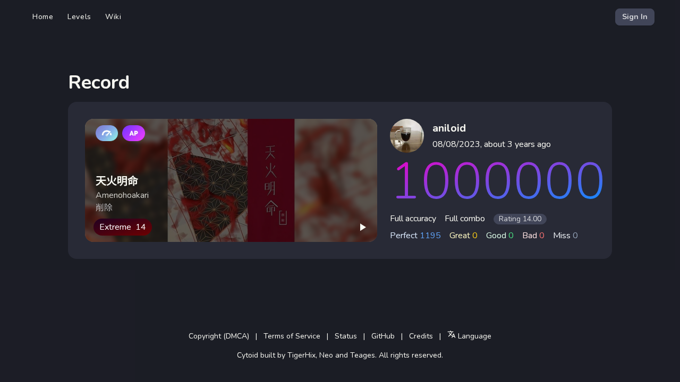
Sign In (635, 17)
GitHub (383, 336)
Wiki (113, 17)
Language (473, 336)
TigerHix (301, 355)
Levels (79, 17)
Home (43, 17)
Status (346, 336)
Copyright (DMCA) (219, 336)
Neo (326, 355)
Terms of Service (292, 336)
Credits (421, 336)
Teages (362, 355)
